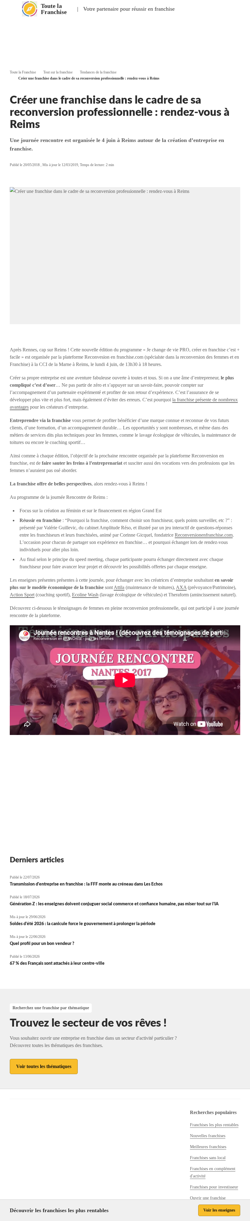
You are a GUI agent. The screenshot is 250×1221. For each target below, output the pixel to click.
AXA (181, 587)
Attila (119, 587)
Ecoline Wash (85, 594)
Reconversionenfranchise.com (204, 535)
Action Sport (22, 594)
